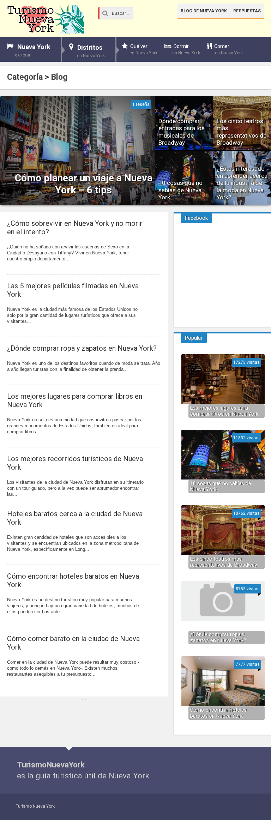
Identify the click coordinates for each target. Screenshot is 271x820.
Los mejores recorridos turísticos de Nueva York (75, 462)
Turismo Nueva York (35, 806)
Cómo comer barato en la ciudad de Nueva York (73, 642)
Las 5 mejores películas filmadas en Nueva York (73, 290)
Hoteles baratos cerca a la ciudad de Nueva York (75, 518)
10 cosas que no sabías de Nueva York (220, 487)
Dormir (186, 49)
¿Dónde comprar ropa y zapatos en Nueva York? (82, 348)
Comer (228, 49)
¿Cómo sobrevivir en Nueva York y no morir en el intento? (74, 227)
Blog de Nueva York (204, 10)
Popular (194, 338)
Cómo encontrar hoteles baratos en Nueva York (73, 580)
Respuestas (247, 10)
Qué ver (143, 49)
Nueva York (32, 50)
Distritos (91, 51)
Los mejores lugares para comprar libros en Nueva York (74, 400)
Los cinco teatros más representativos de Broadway (223, 562)
